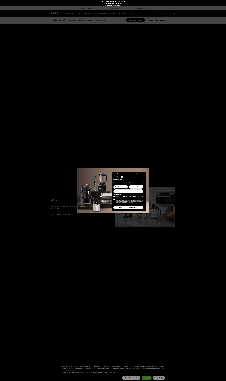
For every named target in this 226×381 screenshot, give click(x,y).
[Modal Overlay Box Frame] (113, 3)
